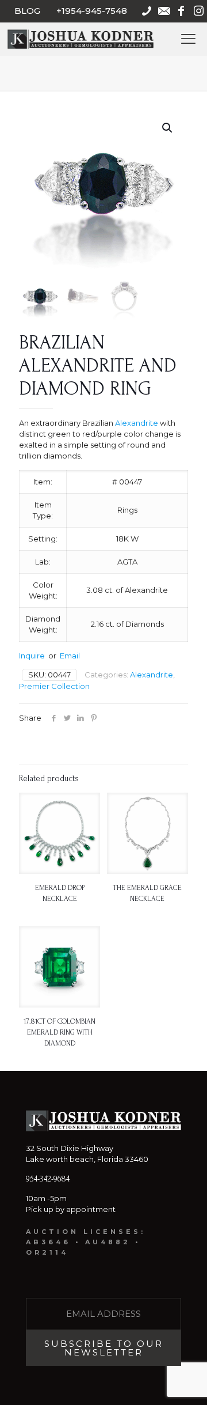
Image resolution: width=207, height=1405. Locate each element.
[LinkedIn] (80, 717)
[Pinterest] (93, 717)
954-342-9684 (48, 1179)
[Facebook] (53, 717)
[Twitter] (67, 717)
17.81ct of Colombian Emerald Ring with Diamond (59, 1032)
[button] (167, 127)
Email (70, 655)
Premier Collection (54, 686)
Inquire (32, 655)
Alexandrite (136, 422)
